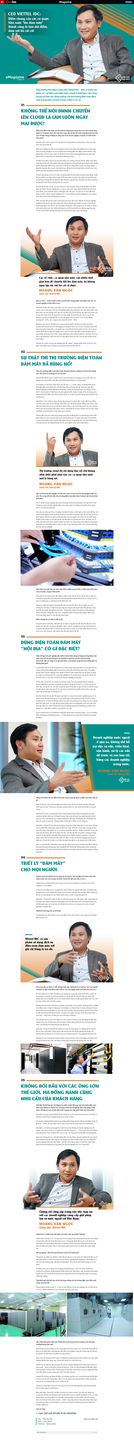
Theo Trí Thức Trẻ (91, 1419)
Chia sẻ (129, 2)
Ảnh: (40, 1421)
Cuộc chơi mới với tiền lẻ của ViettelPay (57, 1413)
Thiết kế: (41, 1424)
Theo (67, 1432)
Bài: (39, 1419)
